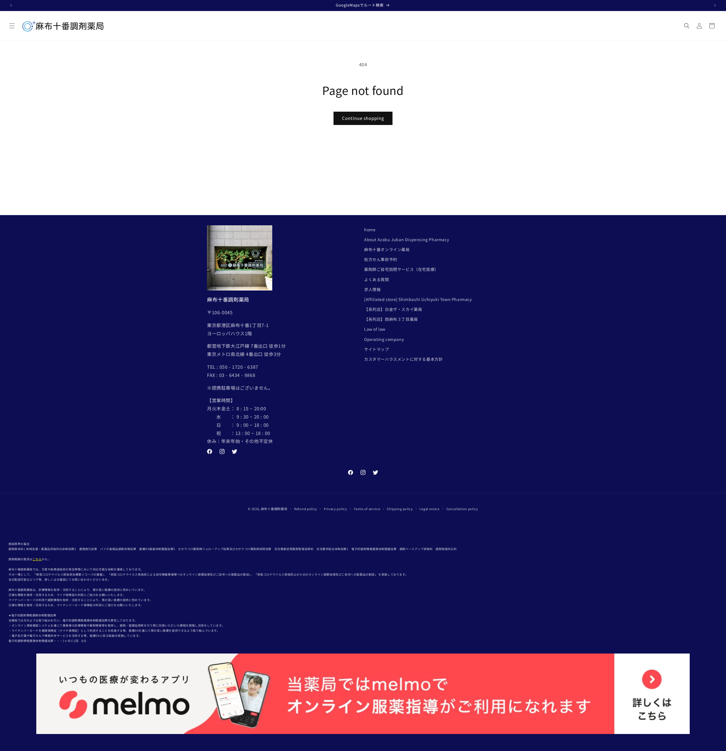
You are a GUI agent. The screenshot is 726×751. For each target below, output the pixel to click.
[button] (12, 26)
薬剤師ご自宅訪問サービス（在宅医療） (401, 269)
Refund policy (305, 508)
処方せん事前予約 (380, 259)
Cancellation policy (462, 508)
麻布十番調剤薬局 (274, 508)
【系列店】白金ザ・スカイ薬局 (393, 309)
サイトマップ (376, 349)
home (369, 229)
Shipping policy (400, 508)
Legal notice (429, 508)
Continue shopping (363, 118)
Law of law (374, 329)
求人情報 (372, 289)
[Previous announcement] (11, 5)
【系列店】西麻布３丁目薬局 (391, 319)
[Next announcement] (715, 5)
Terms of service (367, 508)
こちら (37, 559)
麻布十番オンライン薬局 (387, 249)
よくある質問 (376, 279)
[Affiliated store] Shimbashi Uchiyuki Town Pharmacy (418, 299)
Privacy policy (335, 508)
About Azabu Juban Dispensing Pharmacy (406, 239)
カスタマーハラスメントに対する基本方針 (403, 359)
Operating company (384, 339)
